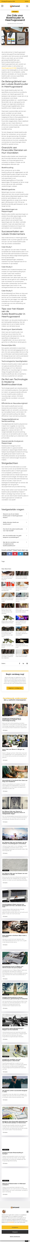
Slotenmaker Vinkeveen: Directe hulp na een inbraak (22, 600)
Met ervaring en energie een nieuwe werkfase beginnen (7, 578)
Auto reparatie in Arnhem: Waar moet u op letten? (14, 936)
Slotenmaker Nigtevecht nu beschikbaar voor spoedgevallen (8, 589)
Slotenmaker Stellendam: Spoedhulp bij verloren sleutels (22, 589)
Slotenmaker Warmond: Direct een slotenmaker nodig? (8, 600)
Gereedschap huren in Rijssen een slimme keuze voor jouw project (12, 967)
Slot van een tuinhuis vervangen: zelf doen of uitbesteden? (21, 633)
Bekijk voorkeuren (15, 1236)
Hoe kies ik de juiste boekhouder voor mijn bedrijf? (15, 529)
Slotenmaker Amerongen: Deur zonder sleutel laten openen (22, 610)
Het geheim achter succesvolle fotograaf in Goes (14, 1091)
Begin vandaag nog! (15, 674)
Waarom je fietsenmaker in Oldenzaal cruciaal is (14, 1184)
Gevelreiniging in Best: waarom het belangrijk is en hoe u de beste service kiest (14, 905)
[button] (27, 1212)
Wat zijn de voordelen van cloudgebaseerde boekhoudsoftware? (15, 543)
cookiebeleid (10, 1222)
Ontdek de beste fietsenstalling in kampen (12, 1153)
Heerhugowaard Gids (9, 68)
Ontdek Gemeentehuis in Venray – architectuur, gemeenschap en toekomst (15, 998)
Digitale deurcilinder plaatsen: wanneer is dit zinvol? (7, 646)
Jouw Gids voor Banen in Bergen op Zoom (13, 750)
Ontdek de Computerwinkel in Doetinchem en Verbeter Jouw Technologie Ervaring (11, 719)
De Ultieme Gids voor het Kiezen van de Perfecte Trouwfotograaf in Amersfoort (14, 843)
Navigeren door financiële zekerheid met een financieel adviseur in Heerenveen (14, 1122)
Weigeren (15, 1232)
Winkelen (15, 11)
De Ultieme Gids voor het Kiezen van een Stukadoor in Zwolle (14, 874)
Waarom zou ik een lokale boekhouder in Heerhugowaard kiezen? (15, 515)
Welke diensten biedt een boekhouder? (15, 523)
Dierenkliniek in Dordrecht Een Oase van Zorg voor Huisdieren (14, 781)
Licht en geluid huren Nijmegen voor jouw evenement (21, 623)
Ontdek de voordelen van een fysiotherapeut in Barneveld (11, 1060)
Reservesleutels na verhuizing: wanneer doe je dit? (22, 646)
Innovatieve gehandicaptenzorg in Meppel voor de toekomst (13, 1029)
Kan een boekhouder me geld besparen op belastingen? (15, 536)
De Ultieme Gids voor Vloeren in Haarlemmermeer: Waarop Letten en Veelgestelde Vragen (13, 812)
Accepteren (15, 1227)
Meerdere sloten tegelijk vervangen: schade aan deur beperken (7, 656)
